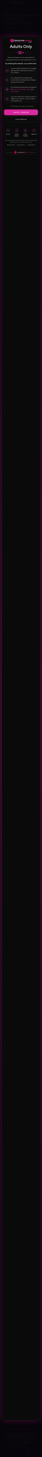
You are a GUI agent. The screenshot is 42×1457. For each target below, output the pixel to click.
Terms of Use (17, 89)
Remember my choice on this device (22, 106)
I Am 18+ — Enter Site (21, 112)
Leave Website (21, 119)
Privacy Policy (26, 89)
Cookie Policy (15, 91)
